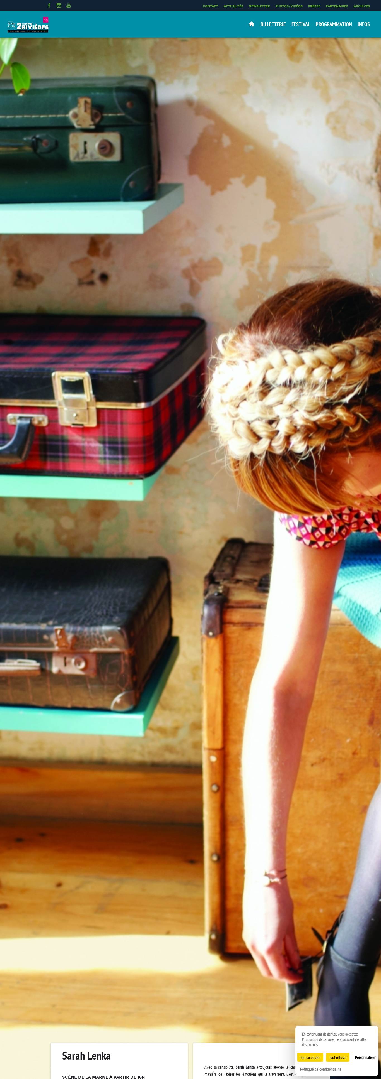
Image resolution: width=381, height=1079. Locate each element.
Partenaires (337, 6)
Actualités (233, 6)
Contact (210, 6)
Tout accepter (310, 1057)
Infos (364, 24)
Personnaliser (365, 1057)
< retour (309, 1057)
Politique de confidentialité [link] (320, 1069)
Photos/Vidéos (289, 6)
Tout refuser (338, 1057)
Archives (362, 6)
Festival (300, 24)
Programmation (334, 24)
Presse (314, 6)
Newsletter (259, 6)
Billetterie (273, 24)
